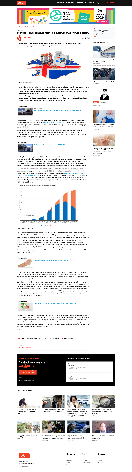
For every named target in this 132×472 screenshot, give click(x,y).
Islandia (28, 347)
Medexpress (28, 37)
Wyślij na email (68, 338)
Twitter (100, 458)
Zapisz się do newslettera (52, 338)
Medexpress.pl (21, 27)
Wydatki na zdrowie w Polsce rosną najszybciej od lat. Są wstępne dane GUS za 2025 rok (103, 411)
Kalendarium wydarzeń (72, 458)
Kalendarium (70, 3)
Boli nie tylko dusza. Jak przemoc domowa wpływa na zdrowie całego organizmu (27, 411)
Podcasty (91, 3)
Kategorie (60, 3)
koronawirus (22, 347)
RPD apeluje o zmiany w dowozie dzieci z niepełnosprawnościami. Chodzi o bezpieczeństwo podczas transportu (53, 436)
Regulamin (21, 377)
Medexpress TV (70, 460)
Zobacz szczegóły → (98, 36)
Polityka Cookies (86, 462)
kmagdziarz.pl (28, 466)
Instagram (100, 462)
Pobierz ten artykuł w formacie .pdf (31, 338)
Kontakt (84, 464)
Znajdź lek (68, 462)
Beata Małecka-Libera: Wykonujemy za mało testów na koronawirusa (57, 110)
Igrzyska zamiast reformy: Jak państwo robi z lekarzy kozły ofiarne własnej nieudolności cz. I (103, 436)
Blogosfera (69, 464)
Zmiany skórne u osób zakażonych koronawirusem (51, 260)
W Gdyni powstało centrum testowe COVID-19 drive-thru (53, 145)
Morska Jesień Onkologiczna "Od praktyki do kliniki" (102, 31)
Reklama (84, 458)
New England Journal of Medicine (54, 122)
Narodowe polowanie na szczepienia (103, 104)
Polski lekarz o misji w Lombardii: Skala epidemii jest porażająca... (56, 303)
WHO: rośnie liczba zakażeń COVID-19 (103, 82)
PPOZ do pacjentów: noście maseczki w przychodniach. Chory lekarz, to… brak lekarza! (103, 126)
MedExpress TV (81, 3)
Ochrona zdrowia (32, 27)
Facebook (100, 460)
